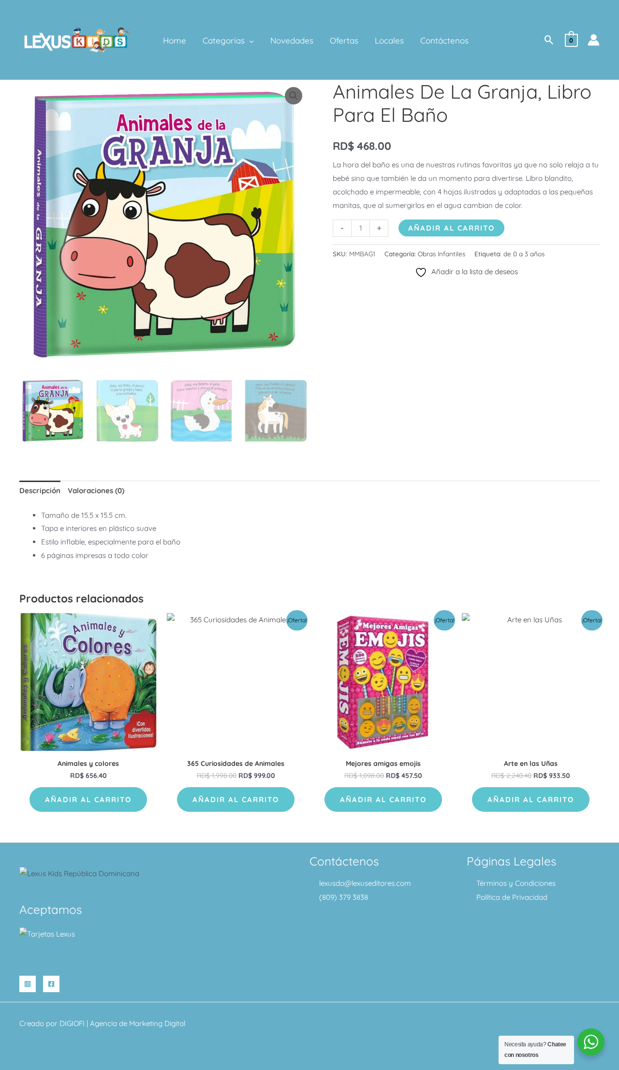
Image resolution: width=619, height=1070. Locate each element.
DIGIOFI (72, 1023)
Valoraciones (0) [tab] (96, 490)
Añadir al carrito (451, 228)
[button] (249, 40)
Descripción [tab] (39, 490)
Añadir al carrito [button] (88, 799)
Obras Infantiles (441, 253)
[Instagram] (27, 984)
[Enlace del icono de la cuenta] (594, 40)
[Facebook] (51, 984)
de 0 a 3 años (524, 253)
